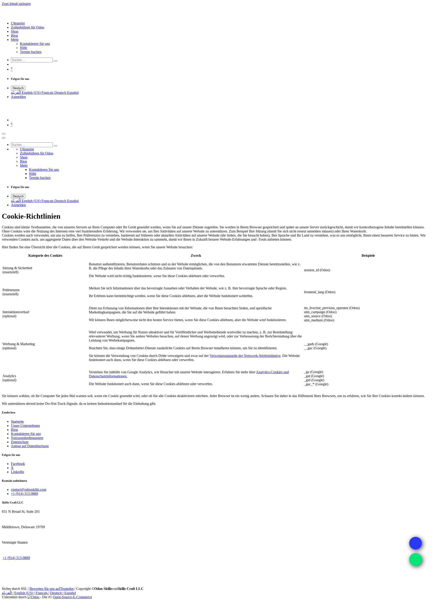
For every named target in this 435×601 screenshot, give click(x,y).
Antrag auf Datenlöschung (30, 446)
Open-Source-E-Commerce (72, 597)
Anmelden (18, 97)
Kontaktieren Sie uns (26, 434)
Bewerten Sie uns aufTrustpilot (51, 589)
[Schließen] (3, 138)
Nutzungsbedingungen (27, 438)
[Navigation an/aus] (3, 133)
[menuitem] (18, 23)
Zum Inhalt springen (16, 4)
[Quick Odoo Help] (415, 559)
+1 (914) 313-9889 (24, 494)
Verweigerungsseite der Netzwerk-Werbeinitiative (245, 356)
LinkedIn (17, 472)
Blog (14, 430)
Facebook (18, 464)
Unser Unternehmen (25, 426)
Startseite (17, 421)
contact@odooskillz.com (28, 489)
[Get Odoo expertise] (415, 543)
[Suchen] (55, 61)
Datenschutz (20, 442)
